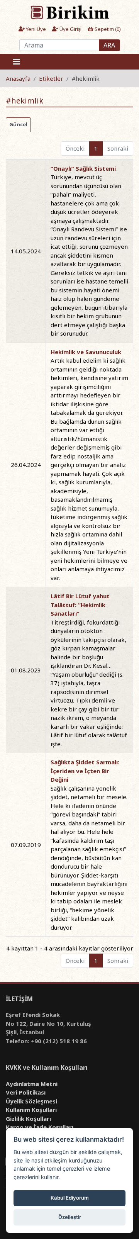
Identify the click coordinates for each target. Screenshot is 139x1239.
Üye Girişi (69, 28)
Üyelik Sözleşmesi (31, 1101)
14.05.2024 (26, 251)
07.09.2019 (26, 845)
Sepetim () (107, 28)
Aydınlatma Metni (32, 1084)
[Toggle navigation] (16, 62)
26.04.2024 (26, 464)
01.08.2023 (26, 670)
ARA (109, 45)
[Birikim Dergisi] (69, 12)
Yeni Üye (35, 28)
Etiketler (51, 78)
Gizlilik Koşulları (28, 1118)
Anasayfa (18, 78)
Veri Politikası (26, 1092)
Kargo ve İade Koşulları (39, 1127)
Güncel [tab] (18, 124)
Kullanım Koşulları (31, 1109)
